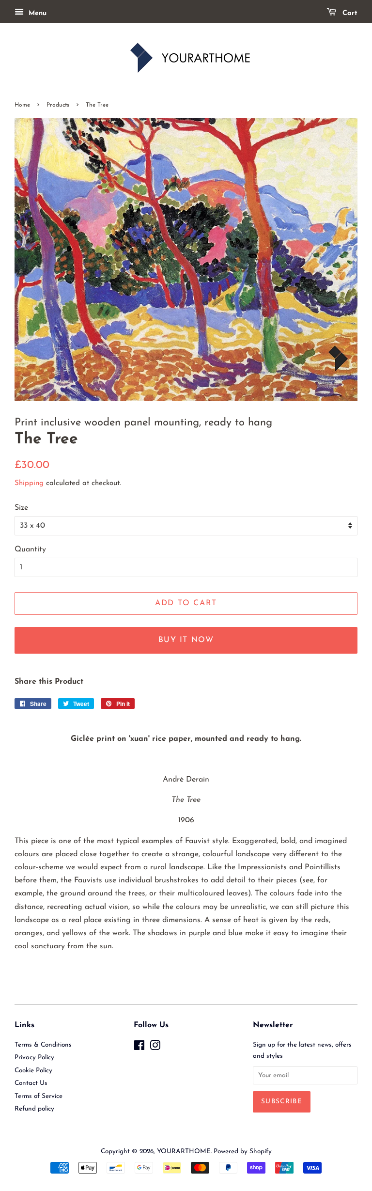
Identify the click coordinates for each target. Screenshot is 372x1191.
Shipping (29, 483)
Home (22, 105)
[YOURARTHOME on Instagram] (155, 1048)
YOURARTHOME (184, 1151)
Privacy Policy (34, 1057)
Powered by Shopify (243, 1151)
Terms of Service (38, 1096)
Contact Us (31, 1083)
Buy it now (186, 640)
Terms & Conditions (43, 1045)
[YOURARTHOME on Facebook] (139, 1048)
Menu (36, 13)
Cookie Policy (33, 1070)
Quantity (30, 549)
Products (57, 105)
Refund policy (34, 1109)
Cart (348, 13)
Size (21, 508)
